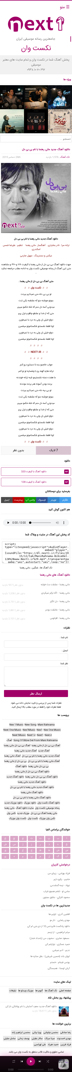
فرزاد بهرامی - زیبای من (59, 873)
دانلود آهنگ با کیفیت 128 (44, 482)
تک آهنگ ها (46, 568)
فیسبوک (42, 500)
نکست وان (36, 288)
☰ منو (65, 7)
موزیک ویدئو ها (25, 991)
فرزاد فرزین (65, 1045)
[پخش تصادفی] (48, 1061)
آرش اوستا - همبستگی (59, 968)
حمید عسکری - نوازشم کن (57, 944)
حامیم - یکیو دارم (62, 879)
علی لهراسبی (40, 1045)
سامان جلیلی (10, 1039)
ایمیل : (65, 651)
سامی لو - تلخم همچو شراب (56, 891)
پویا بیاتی (36, 1033)
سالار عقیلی (37, 1039)
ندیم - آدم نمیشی (61, 950)
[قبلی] (22, 1061)
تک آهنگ (65, 157)
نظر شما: (64, 664)
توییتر (53, 500)
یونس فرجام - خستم (60, 962)
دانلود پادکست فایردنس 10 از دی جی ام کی (48, 926)
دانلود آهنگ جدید (49, 239)
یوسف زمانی (24, 1039)
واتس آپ (30, 500)
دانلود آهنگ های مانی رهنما (55, 575)
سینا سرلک (50, 1039)
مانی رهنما (35, 239)
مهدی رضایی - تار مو (60, 920)
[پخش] (31, 1061)
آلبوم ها (39, 991)
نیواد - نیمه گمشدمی (60, 885)
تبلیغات (12, 991)
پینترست (18, 500)
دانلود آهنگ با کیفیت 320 (44, 472)
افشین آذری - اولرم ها (59, 914)
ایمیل (6, 500)
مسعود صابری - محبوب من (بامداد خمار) (50, 938)
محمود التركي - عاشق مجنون (56, 897)
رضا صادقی (65, 1033)
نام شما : (64, 638)
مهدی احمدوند (64, 1039)
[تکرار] (14, 1061)
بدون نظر (18, 450)
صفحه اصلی (65, 991)
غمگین (35, 568)
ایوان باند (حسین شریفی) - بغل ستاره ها (50, 956)
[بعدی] (40, 1061)
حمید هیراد (53, 1045)
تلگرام (65, 500)
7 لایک (53, 450)
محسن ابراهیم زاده (21, 1033)
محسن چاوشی (50, 1033)
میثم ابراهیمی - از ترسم (59, 932)
